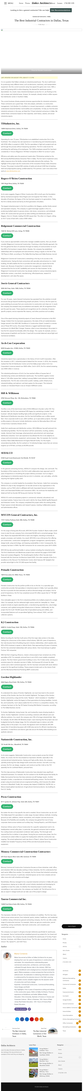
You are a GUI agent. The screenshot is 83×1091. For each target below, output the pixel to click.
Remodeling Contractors (69, 1027)
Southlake (42, 1050)
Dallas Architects (41, 3)
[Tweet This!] (17, 1019)
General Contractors (68, 1003)
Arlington (65, 974)
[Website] (29, 1009)
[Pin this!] (32, 1019)
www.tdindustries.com (13, 171)
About (64, 954)
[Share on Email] (41, 1019)
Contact (7, 133)
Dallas (49, 16)
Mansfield (42, 1061)
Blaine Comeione (20, 954)
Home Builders (67, 1011)
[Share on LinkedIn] (27, 1019)
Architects (65, 970)
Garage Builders (67, 1000)
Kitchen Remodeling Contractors (71, 1019)
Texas (64, 1031)
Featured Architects (68, 992)
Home (21, 3)
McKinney (42, 1071)
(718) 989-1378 (69, 3)
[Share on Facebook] (22, 1019)
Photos (65, 942)
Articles (65, 946)
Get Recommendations (60, 10)
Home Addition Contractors (70, 1007)
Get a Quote (66, 950)
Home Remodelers (68, 1015)
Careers (65, 958)
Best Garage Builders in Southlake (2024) (33, 1052)
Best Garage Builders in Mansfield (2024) (33, 1062)
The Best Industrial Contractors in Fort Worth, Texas (39, 1033)
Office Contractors (68, 1023)
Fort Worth (66, 996)
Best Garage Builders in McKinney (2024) (33, 1073)
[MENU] (5, 3)
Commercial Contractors (39, 16)
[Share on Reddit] (37, 1019)
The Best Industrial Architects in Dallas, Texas (19, 1033)
